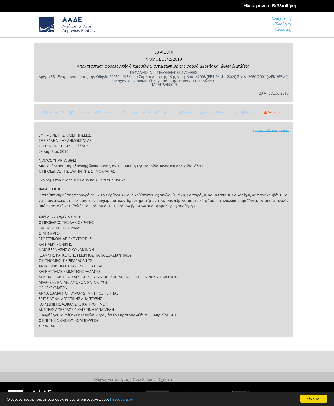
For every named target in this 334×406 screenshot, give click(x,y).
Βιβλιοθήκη (281, 24)
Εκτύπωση (251, 112)
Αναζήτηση (281, 18)
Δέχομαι (313, 398)
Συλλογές (283, 29)
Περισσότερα (121, 399)
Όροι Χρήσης (144, 379)
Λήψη (207, 112)
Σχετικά (165, 379)
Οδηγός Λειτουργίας (111, 379)
